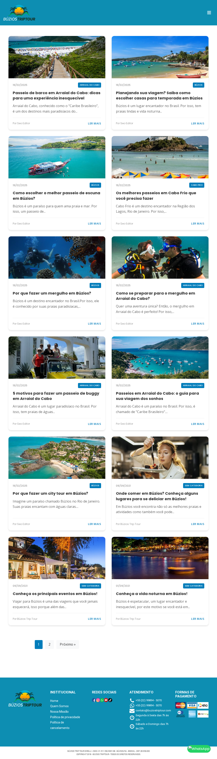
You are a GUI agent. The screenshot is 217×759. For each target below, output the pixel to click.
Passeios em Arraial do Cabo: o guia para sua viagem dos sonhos (157, 396)
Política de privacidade (65, 717)
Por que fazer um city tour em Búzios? (50, 493)
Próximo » (68, 644)
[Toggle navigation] (209, 13)
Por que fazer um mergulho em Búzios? (52, 293)
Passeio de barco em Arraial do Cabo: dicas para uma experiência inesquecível (56, 95)
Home (54, 701)
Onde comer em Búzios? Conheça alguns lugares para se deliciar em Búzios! (157, 496)
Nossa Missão (59, 711)
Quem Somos (59, 706)
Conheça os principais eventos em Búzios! (55, 593)
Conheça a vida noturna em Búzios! (152, 593)
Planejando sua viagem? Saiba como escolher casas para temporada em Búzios (159, 95)
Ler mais (94, 123)
